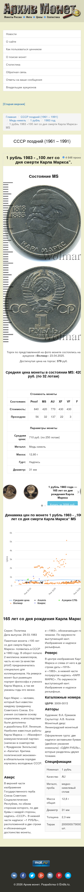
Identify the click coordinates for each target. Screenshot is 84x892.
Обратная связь (16, 72)
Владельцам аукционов (21, 87)
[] (14, 104)
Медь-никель (17, 120)
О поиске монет (16, 57)
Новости (11, 34)
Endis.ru (64, 884)
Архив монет (31, 884)
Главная (11, 117)
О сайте (11, 41)
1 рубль (35, 120)
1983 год (49, 120)
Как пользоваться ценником (24, 49)
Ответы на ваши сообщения (24, 79)
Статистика (13, 64)
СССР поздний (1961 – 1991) (39, 117)
